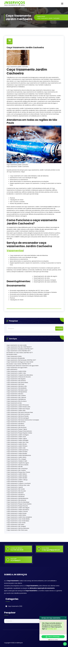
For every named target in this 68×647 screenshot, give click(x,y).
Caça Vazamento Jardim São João (18, 442)
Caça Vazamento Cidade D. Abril (17, 461)
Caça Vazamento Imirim (14, 356)
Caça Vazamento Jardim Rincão (17, 444)
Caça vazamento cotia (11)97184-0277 (19, 351)
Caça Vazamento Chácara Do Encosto (19, 377)
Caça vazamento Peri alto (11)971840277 (19, 347)
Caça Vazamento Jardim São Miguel (18, 508)
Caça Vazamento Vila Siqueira (16, 379)
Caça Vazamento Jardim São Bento (18, 509)
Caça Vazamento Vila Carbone (16, 397)
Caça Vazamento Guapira (15, 481)
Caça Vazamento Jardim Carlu (16, 373)
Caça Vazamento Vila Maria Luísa (17, 390)
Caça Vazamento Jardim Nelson (17, 474)
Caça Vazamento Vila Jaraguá (16, 526)
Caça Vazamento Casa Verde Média (18, 519)
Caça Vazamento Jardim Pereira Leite (18, 407)
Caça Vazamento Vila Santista (16, 380)
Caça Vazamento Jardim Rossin (17, 513)
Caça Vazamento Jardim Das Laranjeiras (19, 517)
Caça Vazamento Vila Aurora (16, 425)
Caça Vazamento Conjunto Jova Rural (18, 483)
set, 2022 (9, 41)
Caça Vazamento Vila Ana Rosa (16, 427)
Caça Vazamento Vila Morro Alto (17, 386)
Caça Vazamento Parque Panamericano (19, 431)
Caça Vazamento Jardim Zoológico (18, 435)
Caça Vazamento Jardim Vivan (16, 437)
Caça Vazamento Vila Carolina (16, 395)
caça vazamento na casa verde (17, 345)
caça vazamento (12, 369)
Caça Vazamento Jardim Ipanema (17, 450)
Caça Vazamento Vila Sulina (15, 524)
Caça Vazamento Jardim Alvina (16, 457)
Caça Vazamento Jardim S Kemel (17, 511)
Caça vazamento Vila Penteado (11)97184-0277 (21, 360)
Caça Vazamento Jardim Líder (16, 448)
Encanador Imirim (12, 354)
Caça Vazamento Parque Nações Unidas (19, 433)
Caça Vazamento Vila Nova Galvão (17, 465)
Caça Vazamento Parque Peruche (17, 506)
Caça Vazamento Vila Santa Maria (17, 382)
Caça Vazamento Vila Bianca (16, 494)
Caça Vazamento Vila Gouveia (16, 491)
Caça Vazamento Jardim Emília (16, 371)
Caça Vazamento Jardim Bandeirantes (19, 455)
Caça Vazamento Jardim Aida (16, 410)
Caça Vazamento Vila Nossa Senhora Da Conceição (23, 420)
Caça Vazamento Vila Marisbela (16, 388)
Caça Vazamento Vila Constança (17, 468)
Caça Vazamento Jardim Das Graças (18, 409)
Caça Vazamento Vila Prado (15, 384)
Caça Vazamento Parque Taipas (17, 429)
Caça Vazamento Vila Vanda (16, 489)
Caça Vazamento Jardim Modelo (17, 476)
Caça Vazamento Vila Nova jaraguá (18, 418)
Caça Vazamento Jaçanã (15, 487)
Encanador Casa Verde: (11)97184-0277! (19, 364)
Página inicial (41, 16)
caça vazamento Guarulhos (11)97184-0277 (20, 349)
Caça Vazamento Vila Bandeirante (17, 498)
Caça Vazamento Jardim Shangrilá (17, 440)
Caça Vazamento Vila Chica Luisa (17, 530)
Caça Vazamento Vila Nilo (15, 466)
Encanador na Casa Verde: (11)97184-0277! (20, 352)
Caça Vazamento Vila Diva (15, 394)
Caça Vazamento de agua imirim (17, 367)
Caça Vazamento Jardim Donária (17, 451)
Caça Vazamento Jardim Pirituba (17, 446)
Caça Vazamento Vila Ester (15, 493)
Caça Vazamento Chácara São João (18, 485)
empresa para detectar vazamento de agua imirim (23, 365)
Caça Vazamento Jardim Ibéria (16, 515)
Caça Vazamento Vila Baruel (15, 496)
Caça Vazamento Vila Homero (16, 422)
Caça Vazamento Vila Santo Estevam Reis (20, 412)
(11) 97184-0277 (52, 629)
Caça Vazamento (13, 606)
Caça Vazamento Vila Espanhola (17, 392)
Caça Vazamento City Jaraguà (16, 459)
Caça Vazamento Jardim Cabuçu (17, 480)
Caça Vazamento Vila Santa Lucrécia (18, 414)
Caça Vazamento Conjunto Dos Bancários (20, 375)
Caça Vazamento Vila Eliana (15, 423)
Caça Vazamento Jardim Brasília (17, 453)
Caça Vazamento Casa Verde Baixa (18, 521)
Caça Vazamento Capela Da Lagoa (18, 463)
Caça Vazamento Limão (14, 403)
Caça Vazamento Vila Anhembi (16, 500)
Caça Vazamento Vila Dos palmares (18, 528)
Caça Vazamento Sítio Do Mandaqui (18, 502)
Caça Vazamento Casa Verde (16, 522)
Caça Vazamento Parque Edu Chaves (18, 472)
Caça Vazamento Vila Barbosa (16, 399)
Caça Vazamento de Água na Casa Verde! (20, 362)
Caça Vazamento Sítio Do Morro (17, 401)
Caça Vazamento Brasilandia (16, 358)
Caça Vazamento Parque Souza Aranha (19, 504)
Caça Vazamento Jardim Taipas (17, 438)
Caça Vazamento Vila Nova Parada (18, 416)
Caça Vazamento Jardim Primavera (18, 405)
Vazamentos (15, 250)
